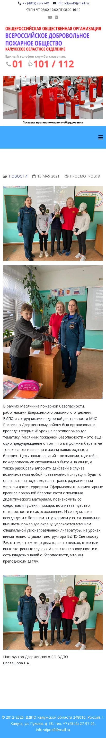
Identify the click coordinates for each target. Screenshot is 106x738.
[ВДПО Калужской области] (53, 47)
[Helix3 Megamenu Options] (100, 137)
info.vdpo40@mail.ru (73, 3)
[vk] (56, 17)
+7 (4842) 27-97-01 (36, 3)
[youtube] (50, 17)
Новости (18, 176)
